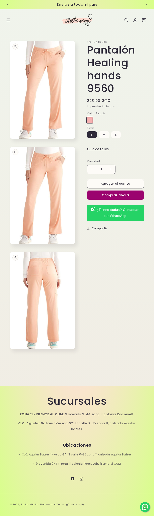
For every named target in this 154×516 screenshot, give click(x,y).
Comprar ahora (115, 195)
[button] (8, 20)
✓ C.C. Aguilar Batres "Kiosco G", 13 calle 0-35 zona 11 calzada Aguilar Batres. (75, 454)
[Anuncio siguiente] (146, 4)
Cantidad (93, 161)
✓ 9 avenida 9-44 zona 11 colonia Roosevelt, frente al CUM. (77, 464)
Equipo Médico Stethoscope (38, 504)
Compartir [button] (99, 228)
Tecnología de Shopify (70, 504)
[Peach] (90, 120)
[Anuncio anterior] (7, 4)
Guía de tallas (98, 149)
